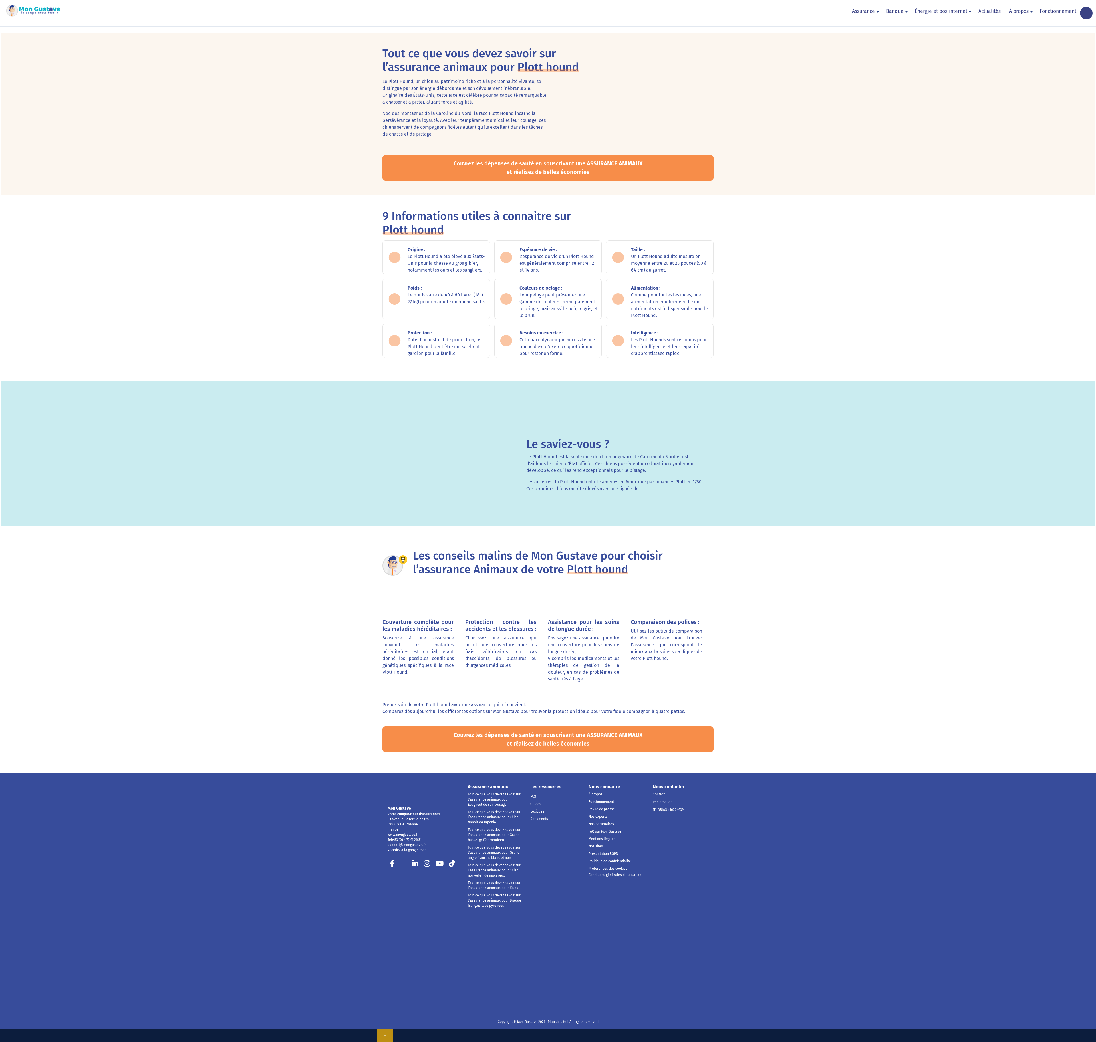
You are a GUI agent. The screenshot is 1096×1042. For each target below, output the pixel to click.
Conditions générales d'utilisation (615, 875)
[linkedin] (415, 865)
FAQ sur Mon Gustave (605, 831)
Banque (895, 11)
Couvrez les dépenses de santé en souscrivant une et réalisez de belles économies (548, 167)
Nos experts (598, 817)
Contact (659, 794)
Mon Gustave (399, 808)
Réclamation (662, 802)
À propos (1019, 11)
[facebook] (392, 865)
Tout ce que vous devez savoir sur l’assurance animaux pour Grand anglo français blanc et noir (494, 852)
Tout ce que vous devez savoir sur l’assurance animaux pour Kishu (494, 885)
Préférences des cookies (608, 869)
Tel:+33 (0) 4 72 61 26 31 (405, 840)
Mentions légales (602, 839)
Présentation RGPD (603, 854)
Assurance (863, 11)
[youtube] (439, 865)
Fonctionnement (1058, 11)
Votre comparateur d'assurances (414, 814)
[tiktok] (452, 865)
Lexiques (537, 811)
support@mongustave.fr (407, 845)
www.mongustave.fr (403, 835)
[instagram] (427, 865)
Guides (535, 804)
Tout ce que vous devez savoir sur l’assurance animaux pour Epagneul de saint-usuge (494, 799)
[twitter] (404, 865)
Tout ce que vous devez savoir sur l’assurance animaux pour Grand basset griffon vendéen (494, 835)
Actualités (989, 11)
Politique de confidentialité (610, 861)
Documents (539, 819)
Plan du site (556, 1022)
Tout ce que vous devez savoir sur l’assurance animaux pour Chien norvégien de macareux (494, 870)
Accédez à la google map (407, 850)
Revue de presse (602, 809)
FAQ (533, 797)
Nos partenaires (601, 824)
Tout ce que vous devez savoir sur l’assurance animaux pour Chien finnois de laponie (494, 817)
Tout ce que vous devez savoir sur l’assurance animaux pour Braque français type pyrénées (494, 900)
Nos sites (596, 846)
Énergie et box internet (941, 11)
